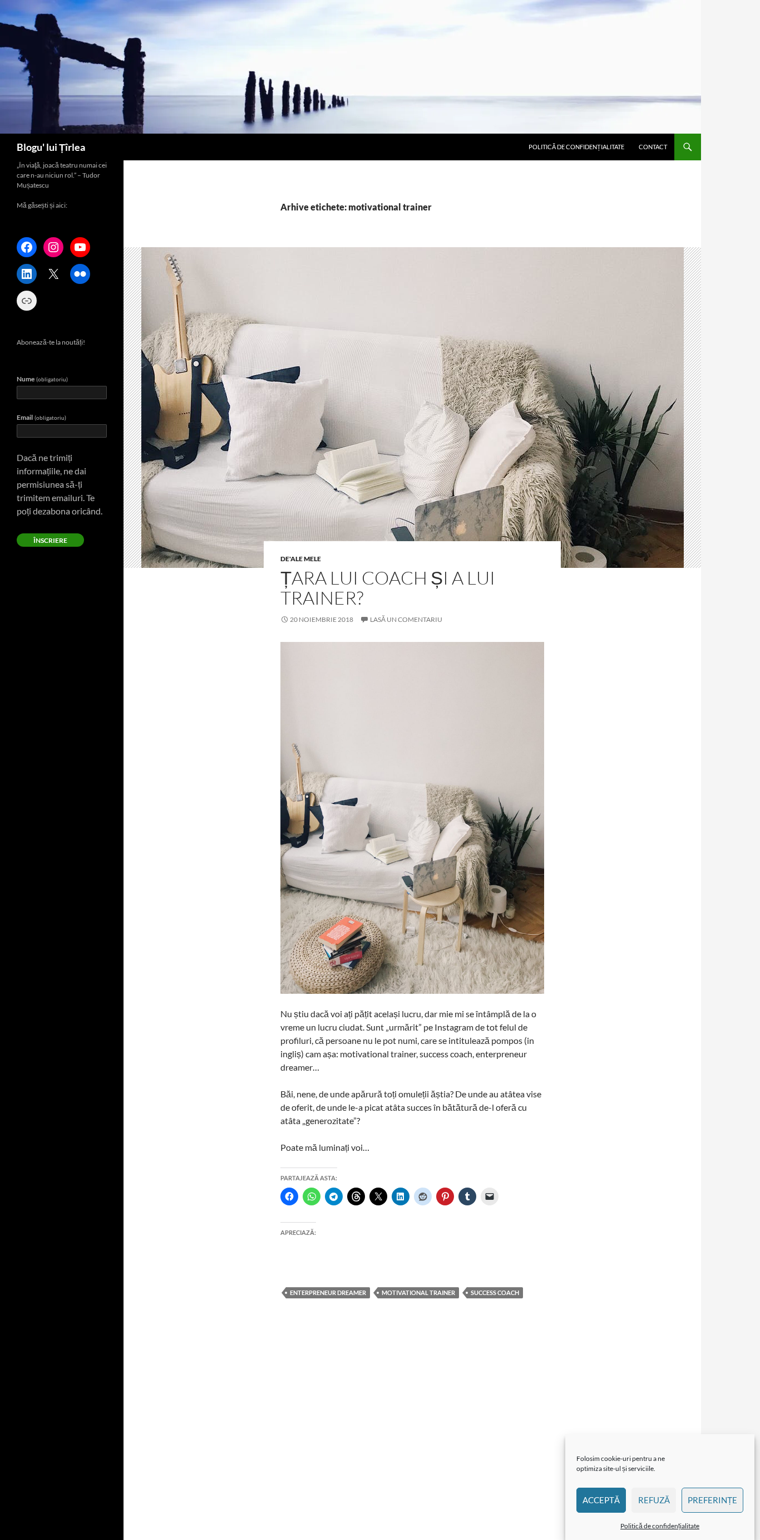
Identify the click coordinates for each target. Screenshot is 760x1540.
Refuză (654, 1500)
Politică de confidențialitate (659, 1526)
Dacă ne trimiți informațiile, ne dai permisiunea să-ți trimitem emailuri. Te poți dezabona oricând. (59, 484)
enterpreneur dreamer (328, 1292)
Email (41, 417)
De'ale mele (300, 559)
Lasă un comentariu (406, 619)
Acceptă (601, 1500)
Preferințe (712, 1500)
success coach (495, 1292)
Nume (42, 379)
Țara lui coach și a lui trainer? (387, 587)
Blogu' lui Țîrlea (51, 147)
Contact (653, 146)
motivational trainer (418, 1292)
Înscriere (50, 540)
